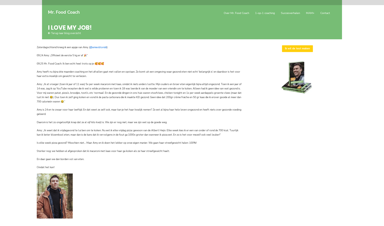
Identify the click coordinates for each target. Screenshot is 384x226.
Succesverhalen (290, 13)
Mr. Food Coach (64, 12)
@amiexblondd (98, 47)
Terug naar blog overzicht (66, 33)
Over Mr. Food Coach (236, 13)
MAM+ (310, 13)
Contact (325, 13)
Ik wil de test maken (297, 48)
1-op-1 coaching (265, 13)
